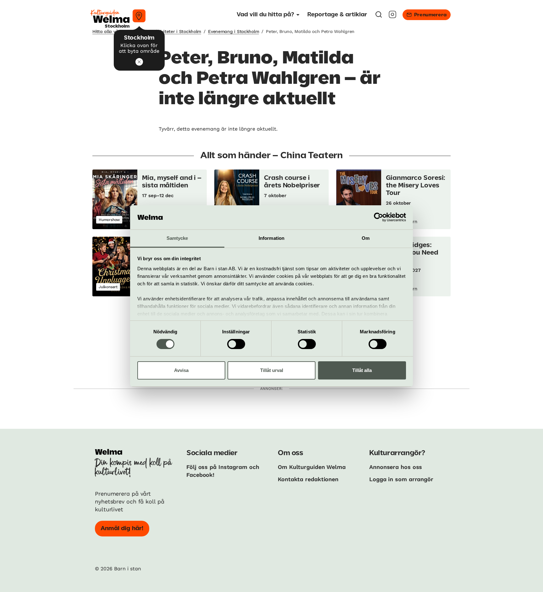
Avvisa (181, 370)
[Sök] (378, 16)
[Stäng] (139, 62)
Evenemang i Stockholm (233, 31)
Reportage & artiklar (337, 15)
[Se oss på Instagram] (392, 16)
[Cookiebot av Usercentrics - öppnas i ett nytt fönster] (378, 217)
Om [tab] (366, 238)
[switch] (236, 344)
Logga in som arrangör (401, 479)
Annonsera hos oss (395, 467)
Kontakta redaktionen (308, 479)
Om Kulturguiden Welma (312, 467)
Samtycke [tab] (177, 238)
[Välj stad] (139, 15)
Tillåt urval (271, 370)
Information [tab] (271, 238)
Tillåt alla (362, 370)
